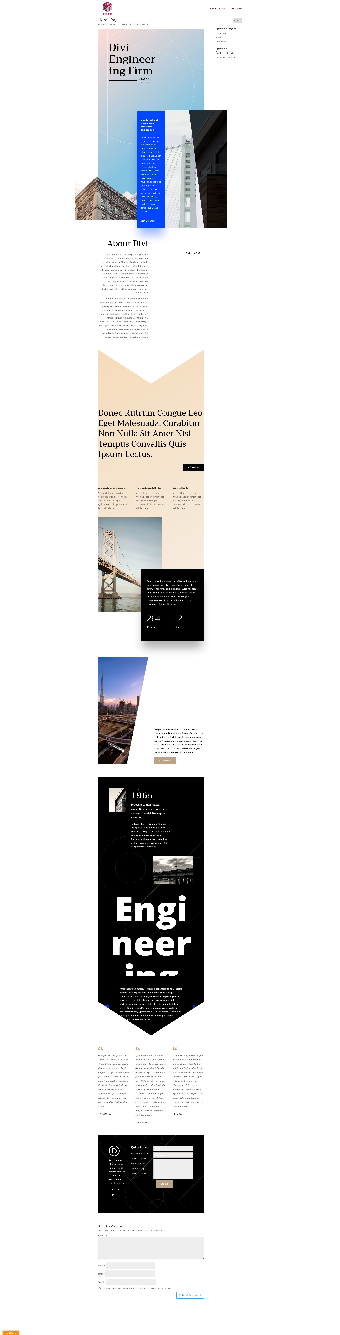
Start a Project (144, 80)
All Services (193, 467)
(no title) (219, 37)
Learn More (192, 253)
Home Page (221, 33)
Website (101, 1282)
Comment (103, 1235)
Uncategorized (128, 24)
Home (213, 9)
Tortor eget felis (138, 1163)
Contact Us (236, 9)
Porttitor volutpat (138, 1168)
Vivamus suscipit (138, 1158)
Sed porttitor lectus (139, 1153)
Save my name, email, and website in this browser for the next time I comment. (136, 1288)
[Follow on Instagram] (113, 1195)
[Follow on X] (118, 1190)
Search (237, 20)
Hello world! (221, 41)
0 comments (142, 24)
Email (101, 1274)
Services (223, 9)
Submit (164, 1184)
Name (101, 1265)
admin (104, 24)
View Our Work (148, 221)
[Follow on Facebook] (113, 1190)
